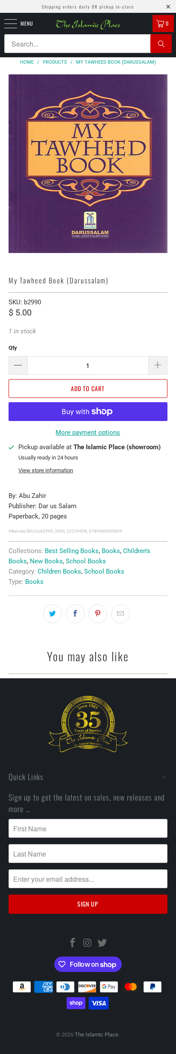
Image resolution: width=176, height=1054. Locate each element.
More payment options (88, 432)
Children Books (59, 571)
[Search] (161, 43)
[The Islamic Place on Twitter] (102, 943)
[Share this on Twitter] (52, 613)
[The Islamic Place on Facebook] (72, 943)
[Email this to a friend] (120, 613)
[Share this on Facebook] (75, 613)
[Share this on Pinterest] (97, 613)
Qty (13, 347)
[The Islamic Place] (88, 24)
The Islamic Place (96, 1034)
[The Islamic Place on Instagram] (87, 943)
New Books (46, 561)
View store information (45, 470)
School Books (86, 561)
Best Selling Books (72, 551)
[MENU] (6, 23)
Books (111, 551)
